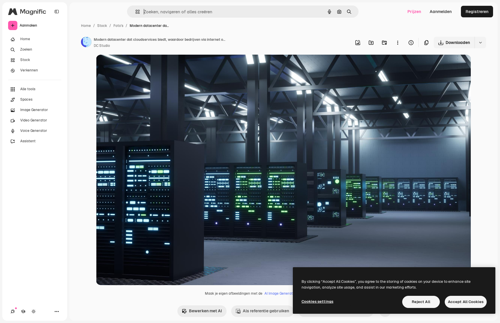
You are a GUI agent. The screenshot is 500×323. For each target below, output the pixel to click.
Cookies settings (317, 301)
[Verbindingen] (12, 311)
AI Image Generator (280, 293)
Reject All (421, 301)
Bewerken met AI (205, 310)
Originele (134, 66)
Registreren (477, 11)
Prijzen (414, 11)
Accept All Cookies (466, 301)
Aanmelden (441, 11)
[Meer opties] (397, 42)
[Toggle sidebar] (56, 11)
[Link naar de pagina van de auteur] (86, 43)
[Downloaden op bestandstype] (480, 42)
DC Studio (102, 45)
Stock (102, 25)
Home (86, 25)
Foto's (118, 25)
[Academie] (23, 311)
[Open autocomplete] (135, 12)
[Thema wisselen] (33, 311)
